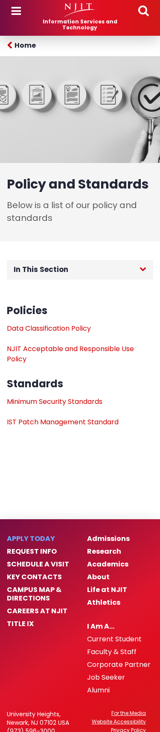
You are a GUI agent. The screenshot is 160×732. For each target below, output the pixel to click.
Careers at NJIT (37, 611)
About (98, 577)
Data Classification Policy (49, 328)
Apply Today (31, 539)
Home (25, 45)
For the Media (128, 713)
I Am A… (100, 626)
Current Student (114, 639)
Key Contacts (34, 577)
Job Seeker (106, 677)
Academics (107, 564)
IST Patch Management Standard (63, 422)
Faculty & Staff (112, 652)
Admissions (108, 539)
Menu (16, 11)
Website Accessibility (119, 721)
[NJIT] (79, 10)
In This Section (41, 269)
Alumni (98, 690)
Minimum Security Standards (54, 401)
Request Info (32, 551)
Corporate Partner (119, 665)
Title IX (20, 624)
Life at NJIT (107, 590)
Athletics (103, 602)
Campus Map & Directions (34, 594)
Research (104, 551)
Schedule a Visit (38, 564)
